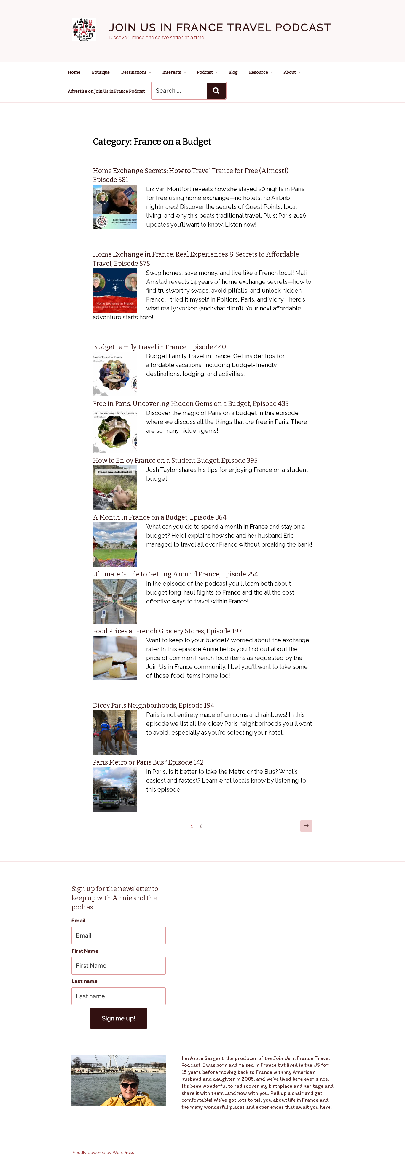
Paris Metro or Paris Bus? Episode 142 (148, 762)
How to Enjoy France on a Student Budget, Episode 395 (175, 460)
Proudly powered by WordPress (102, 1152)
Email (78, 920)
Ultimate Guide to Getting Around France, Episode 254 (175, 574)
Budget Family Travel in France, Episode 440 (159, 347)
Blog (233, 72)
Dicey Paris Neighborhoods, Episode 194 (153, 705)
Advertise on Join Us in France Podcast (106, 91)
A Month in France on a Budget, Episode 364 (160, 517)
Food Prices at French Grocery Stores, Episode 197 (167, 631)
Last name (84, 981)
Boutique (101, 72)
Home (74, 72)
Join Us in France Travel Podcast (220, 27)
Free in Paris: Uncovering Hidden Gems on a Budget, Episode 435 (191, 404)
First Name (84, 950)
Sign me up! (118, 1018)
